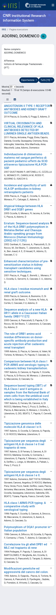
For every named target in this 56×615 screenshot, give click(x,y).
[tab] (7, 100)
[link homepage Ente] (35, 5)
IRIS (4, 29)
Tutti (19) (45, 80)
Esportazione (28, 80)
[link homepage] (10, 5)
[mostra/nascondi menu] (53, 5)
